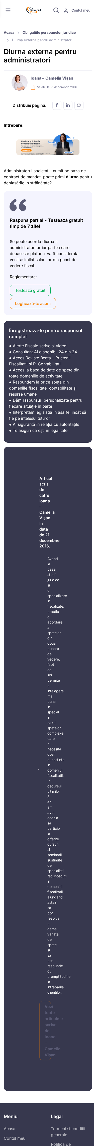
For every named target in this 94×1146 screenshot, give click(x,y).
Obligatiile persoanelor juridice (49, 32)
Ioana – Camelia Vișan (52, 78)
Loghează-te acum (33, 303)
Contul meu (80, 10)
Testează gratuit (30, 290)
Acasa (9, 32)
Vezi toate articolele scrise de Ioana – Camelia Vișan (48, 1030)
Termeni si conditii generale (68, 1131)
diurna (72, 176)
